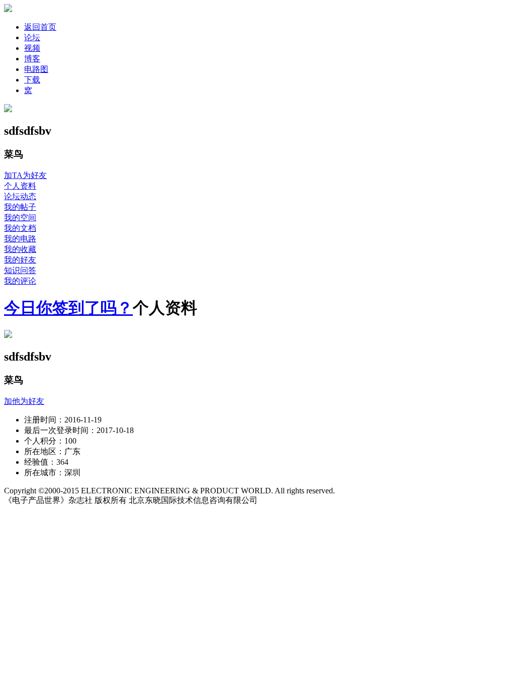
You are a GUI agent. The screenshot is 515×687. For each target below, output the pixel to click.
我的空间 (20, 217)
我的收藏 (20, 249)
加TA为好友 (25, 175)
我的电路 (20, 238)
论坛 (32, 37)
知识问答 (20, 270)
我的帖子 (20, 207)
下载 (32, 79)
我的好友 (20, 259)
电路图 (36, 69)
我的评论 (20, 281)
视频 (32, 48)
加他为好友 (24, 401)
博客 (32, 58)
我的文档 (20, 228)
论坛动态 (20, 196)
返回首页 (40, 27)
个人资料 (20, 186)
